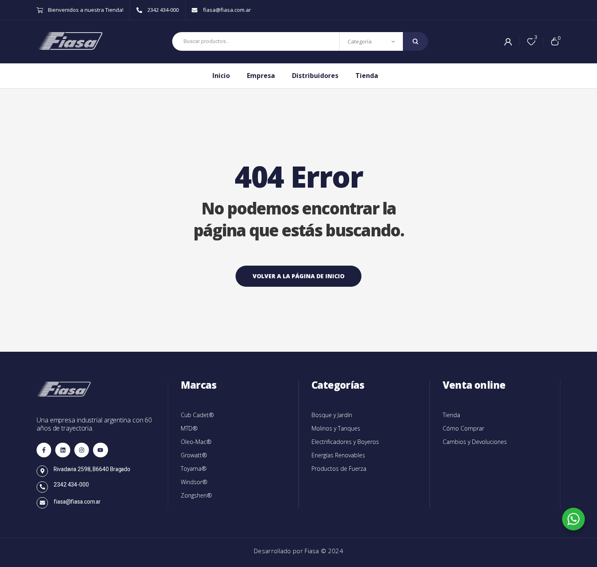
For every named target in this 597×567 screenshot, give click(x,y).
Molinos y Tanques (335, 428)
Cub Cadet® (197, 415)
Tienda (451, 415)
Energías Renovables (338, 455)
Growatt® (194, 455)
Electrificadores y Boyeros (345, 442)
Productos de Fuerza (338, 468)
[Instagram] (81, 450)
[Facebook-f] (44, 450)
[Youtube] (100, 450)
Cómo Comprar (463, 428)
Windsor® (194, 482)
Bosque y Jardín (331, 415)
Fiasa (313, 551)
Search (415, 41)
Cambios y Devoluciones (475, 442)
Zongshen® (196, 495)
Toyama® (194, 468)
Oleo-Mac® (196, 442)
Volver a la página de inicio (298, 276)
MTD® (189, 428)
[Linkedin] (62, 450)
